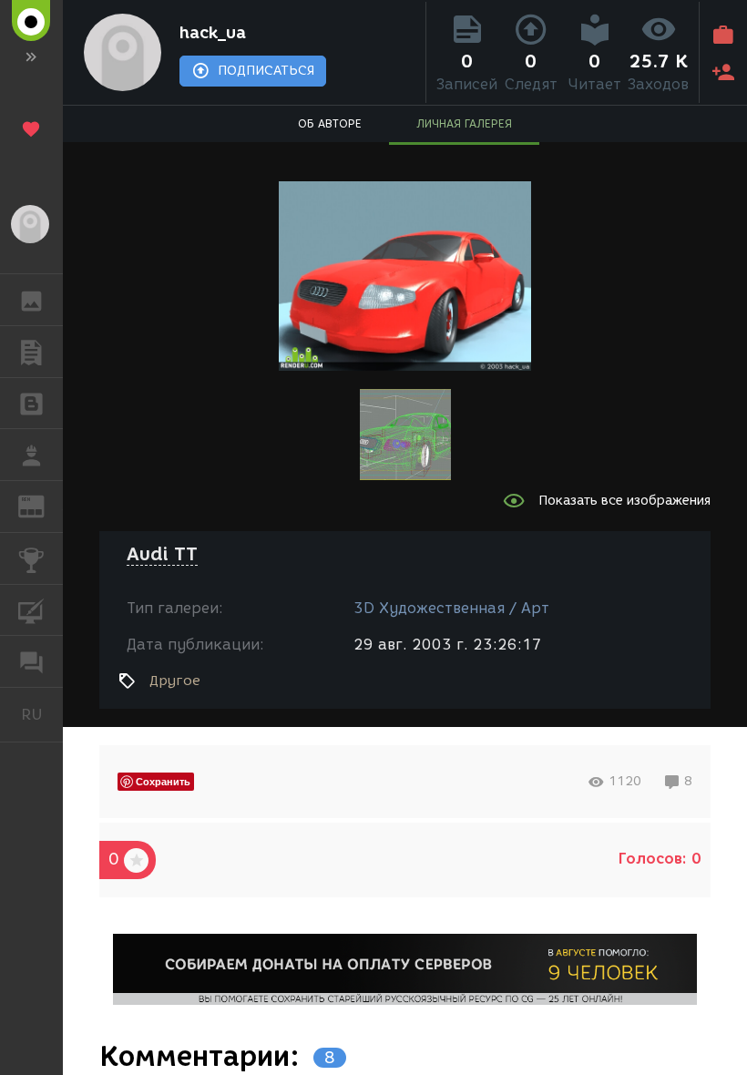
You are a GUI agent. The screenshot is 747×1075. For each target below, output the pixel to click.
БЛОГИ (31, 403)
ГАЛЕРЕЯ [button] (31, 299)
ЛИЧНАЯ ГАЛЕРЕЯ (464, 123)
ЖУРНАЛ (42, 505)
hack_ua (212, 33)
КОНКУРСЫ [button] (31, 558)
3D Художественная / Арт (451, 608)
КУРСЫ (31, 610)
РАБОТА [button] (31, 454)
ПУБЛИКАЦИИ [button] (31, 351)
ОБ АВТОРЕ (330, 123)
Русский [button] (42, 714)
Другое (174, 680)
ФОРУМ (31, 661)
